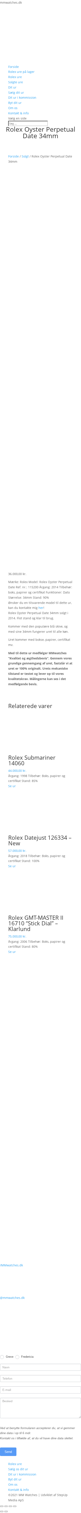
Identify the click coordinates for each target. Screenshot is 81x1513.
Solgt (25, 156)
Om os (12, 108)
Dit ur (12, 87)
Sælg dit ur (16, 92)
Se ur (12, 786)
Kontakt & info (18, 113)
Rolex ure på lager (21, 72)
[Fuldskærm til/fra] (10, 1506)
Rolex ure (15, 77)
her (40, 608)
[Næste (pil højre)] (6, 1511)
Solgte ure (15, 82)
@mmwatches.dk (12, 1298)
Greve (9, 1356)
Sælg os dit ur (18, 1469)
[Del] (6, 1506)
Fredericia (26, 1356)
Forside (13, 67)
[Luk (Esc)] (1, 1506)
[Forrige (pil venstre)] (1, 1511)
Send (8, 1452)
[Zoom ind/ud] (14, 1506)
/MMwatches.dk (11, 1265)
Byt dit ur (15, 103)
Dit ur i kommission (22, 97)
